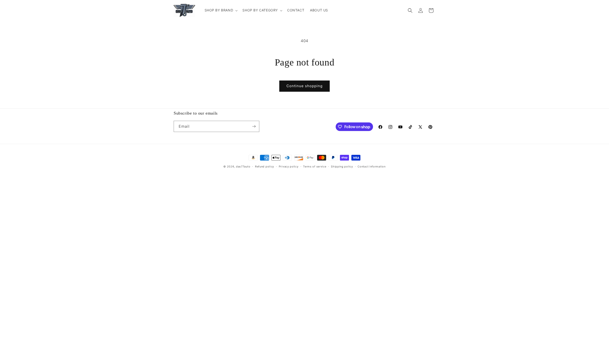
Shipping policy (342, 166)
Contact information (371, 166)
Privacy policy (289, 166)
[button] (221, 10)
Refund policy (264, 166)
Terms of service (314, 166)
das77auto (243, 166)
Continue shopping (304, 86)
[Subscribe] (254, 126)
